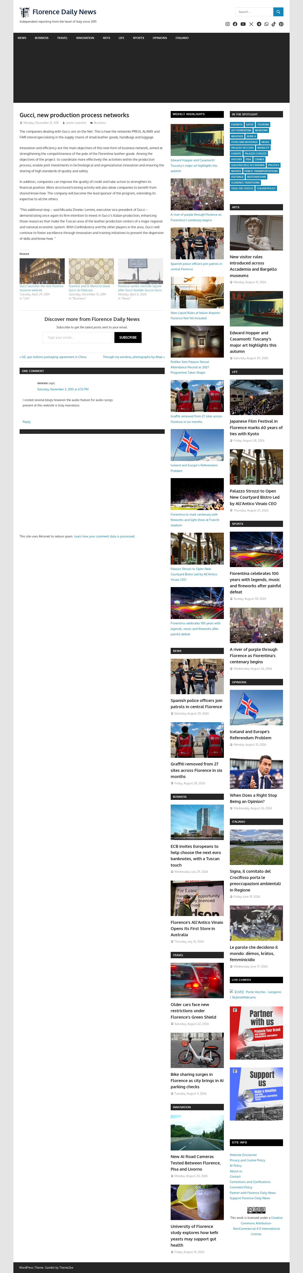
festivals (237, 176)
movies (236, 171)
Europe (236, 153)
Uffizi (250, 124)
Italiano (182, 38)
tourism (263, 124)
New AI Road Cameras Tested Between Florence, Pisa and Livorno (196, 1163)
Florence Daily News (64, 11)
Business (41, 38)
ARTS (235, 207)
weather (237, 136)
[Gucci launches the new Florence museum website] (42, 271)
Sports (138, 38)
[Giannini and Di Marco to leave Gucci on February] (91, 271)
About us (236, 1171)
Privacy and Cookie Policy (247, 1160)
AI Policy (236, 1166)
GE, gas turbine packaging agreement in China (53, 357)
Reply (27, 422)
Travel (62, 38)
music (266, 142)
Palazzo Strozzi (256, 153)
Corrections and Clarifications (250, 1182)
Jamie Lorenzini (76, 122)
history (236, 159)
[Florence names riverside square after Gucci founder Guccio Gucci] (140, 271)
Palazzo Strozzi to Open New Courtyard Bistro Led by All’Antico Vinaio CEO (194, 574)
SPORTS (237, 523)
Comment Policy (241, 1187)
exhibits (236, 124)
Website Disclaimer (243, 1155)
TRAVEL (178, 955)
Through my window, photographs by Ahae (132, 357)
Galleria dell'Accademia (247, 165)
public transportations (261, 171)
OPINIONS (239, 682)
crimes (259, 159)
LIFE (235, 371)
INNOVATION (182, 1107)
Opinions (160, 38)
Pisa (248, 159)
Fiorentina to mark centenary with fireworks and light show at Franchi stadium (195, 519)
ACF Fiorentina (241, 130)
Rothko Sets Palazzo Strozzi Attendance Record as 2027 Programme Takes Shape (190, 367)
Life (121, 38)
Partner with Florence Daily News (253, 1193)
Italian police (266, 188)
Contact (235, 1176)
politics (273, 165)
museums (261, 130)
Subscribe (128, 337)
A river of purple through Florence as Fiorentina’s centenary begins (253, 656)
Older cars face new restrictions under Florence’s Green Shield (193, 1011)
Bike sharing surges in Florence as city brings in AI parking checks (197, 1080)
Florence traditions (245, 182)
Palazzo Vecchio (242, 147)
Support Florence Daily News (250, 1198)
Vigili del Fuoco (242, 188)
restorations (256, 176)
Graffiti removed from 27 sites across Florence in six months (196, 770)
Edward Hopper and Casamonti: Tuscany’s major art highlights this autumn (194, 165)
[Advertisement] (151, 74)
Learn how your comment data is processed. (104, 536)
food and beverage (244, 142)
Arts (106, 38)
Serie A (251, 136)
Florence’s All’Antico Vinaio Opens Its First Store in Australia (197, 928)
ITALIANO (238, 821)
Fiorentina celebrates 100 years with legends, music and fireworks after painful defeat (195, 628)
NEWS (177, 651)
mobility (263, 147)
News (22, 38)
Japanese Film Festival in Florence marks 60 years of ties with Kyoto (256, 427)
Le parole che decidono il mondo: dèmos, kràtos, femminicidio (254, 953)
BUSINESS (180, 796)
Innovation (85, 38)
